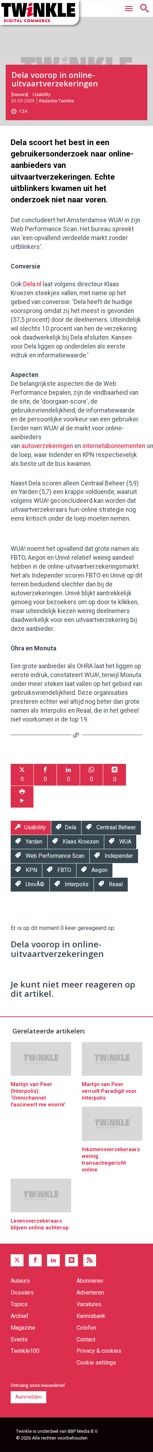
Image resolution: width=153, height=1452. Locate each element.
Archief (19, 1316)
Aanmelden (28, 1397)
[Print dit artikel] (22, 797)
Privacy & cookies (98, 1350)
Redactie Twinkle (56, 100)
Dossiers (22, 1292)
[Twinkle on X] (17, 1260)
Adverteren (90, 1292)
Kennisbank (90, 1316)
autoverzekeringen (47, 446)
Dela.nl (32, 284)
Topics (19, 1304)
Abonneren (89, 1280)
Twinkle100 (25, 1350)
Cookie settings (96, 1362)
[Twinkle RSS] (89, 1260)
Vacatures (88, 1304)
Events (19, 1339)
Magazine (23, 1327)
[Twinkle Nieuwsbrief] (71, 1260)
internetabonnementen (114, 446)
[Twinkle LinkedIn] (53, 1260)
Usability (42, 94)
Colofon (86, 1327)
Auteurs (20, 1280)
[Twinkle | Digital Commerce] (39, 12)
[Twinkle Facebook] (35, 1260)
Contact (85, 1339)
